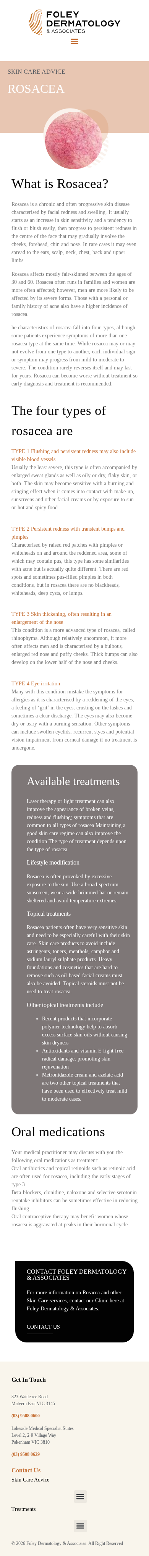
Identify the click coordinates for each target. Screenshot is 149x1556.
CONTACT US (43, 1327)
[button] (74, 41)
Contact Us (25, 1470)
